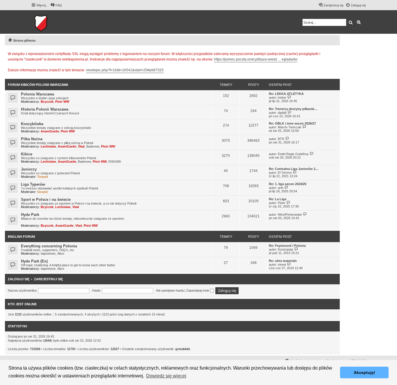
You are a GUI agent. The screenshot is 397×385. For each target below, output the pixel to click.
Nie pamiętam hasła (170, 290)
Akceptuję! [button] (364, 372)
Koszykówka (32, 124)
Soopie (42, 192)
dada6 (282, 112)
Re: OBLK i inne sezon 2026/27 (292, 123)
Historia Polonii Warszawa (44, 109)
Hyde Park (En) (34, 261)
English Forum (21, 236)
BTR (281, 139)
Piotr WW (62, 101)
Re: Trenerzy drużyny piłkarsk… (293, 109)
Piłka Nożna (31, 139)
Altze (60, 253)
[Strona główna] (59, 22)
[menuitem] (56, 5)
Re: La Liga (277, 199)
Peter (281, 203)
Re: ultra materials (283, 260)
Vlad (81, 146)
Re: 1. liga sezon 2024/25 (287, 184)
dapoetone (48, 253)
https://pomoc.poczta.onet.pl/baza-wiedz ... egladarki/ (255, 59)
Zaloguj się (18, 279)
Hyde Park (30, 214)
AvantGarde (50, 131)
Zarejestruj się (48, 279)
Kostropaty (285, 249)
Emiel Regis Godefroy (293, 154)
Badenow (92, 146)
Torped (42, 176)
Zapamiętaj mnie (198, 290)
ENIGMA (114, 161)
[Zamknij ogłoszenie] (335, 53)
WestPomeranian (290, 214)
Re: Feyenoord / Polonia (287, 245)
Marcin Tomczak (289, 127)
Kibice (26, 154)
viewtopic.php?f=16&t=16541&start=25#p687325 (125, 70)
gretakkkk (182, 349)
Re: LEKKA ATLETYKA (286, 93)
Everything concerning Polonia (49, 246)
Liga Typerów (33, 184)
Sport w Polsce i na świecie (46, 199)
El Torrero (285, 172)
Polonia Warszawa (37, 94)
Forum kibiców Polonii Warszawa (38, 84)
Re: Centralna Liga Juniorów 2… (294, 169)
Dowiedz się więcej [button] (166, 375)
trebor (282, 97)
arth (280, 187)
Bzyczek (47, 101)
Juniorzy (29, 169)
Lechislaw (48, 146)
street (282, 264)
